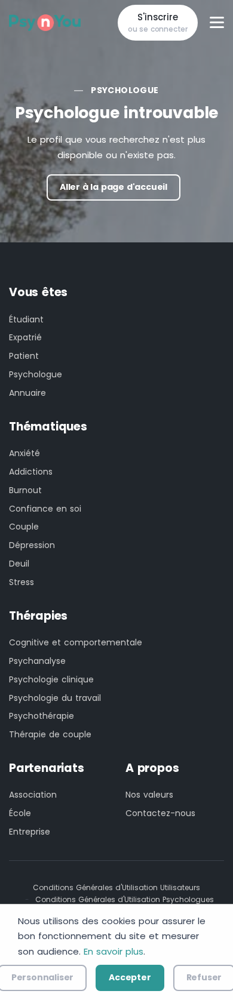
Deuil (19, 564)
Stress (21, 582)
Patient (24, 356)
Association (33, 795)
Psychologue (124, 90)
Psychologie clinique (51, 679)
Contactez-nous (160, 813)
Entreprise (29, 832)
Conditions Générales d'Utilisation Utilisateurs (116, 887)
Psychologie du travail (55, 698)
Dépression (32, 545)
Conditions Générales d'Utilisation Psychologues (124, 899)
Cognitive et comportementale (75, 642)
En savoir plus (113, 951)
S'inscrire (158, 23)
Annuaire (27, 393)
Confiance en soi (45, 509)
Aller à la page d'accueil (113, 187)
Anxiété (24, 453)
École (20, 813)
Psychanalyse (37, 661)
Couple (24, 527)
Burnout (25, 490)
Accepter (130, 977)
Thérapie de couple (50, 734)
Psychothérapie (41, 716)
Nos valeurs (149, 795)
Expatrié (25, 337)
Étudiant (26, 319)
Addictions (31, 472)
